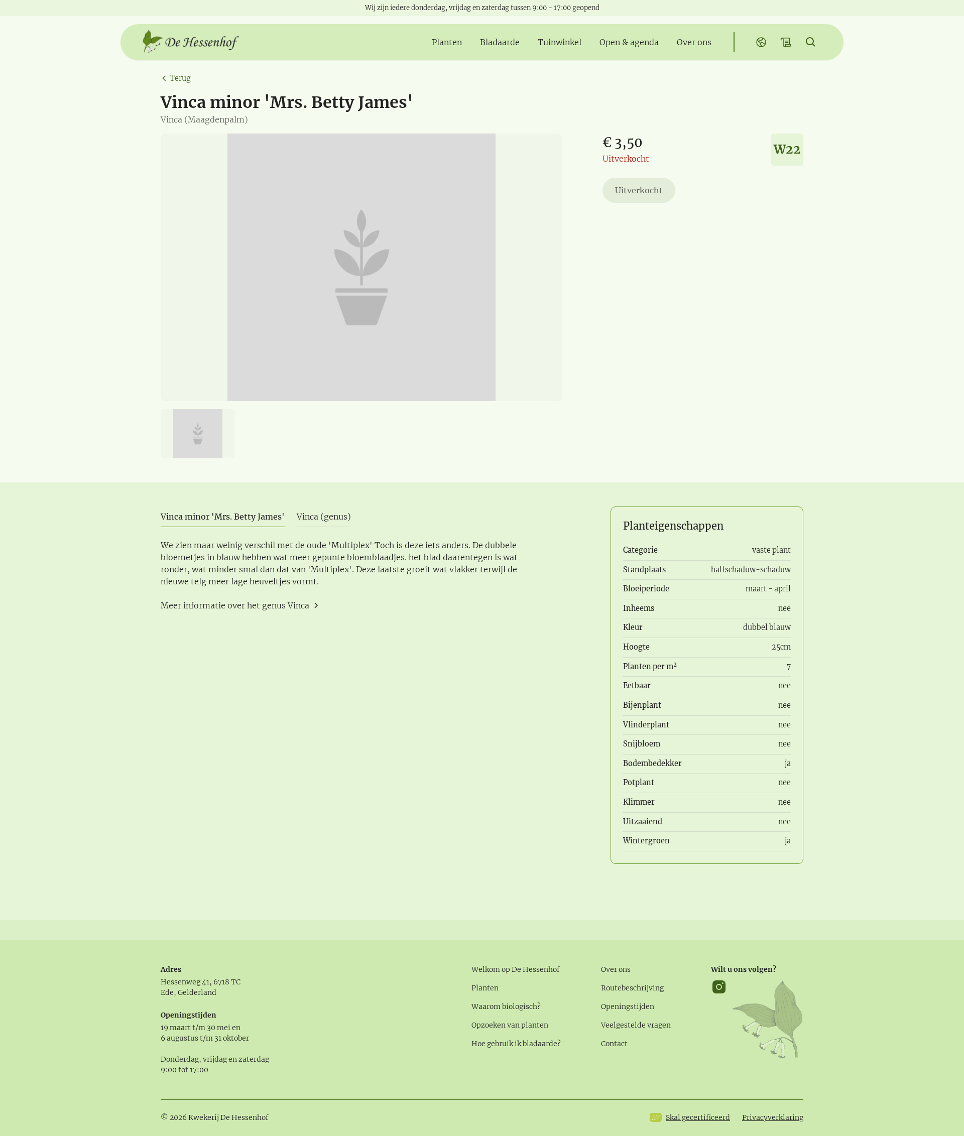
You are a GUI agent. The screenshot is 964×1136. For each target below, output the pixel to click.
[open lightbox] (361, 267)
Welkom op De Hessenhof (515, 969)
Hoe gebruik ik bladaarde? (516, 1043)
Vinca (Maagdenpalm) (204, 119)
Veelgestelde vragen (636, 1025)
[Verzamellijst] (786, 42)
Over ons (616, 969)
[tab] (223, 517)
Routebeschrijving (632, 987)
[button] (447, 42)
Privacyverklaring (772, 1117)
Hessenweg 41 (185, 981)
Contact (614, 1043)
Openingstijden (627, 1006)
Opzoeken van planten (509, 1025)
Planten (485, 987)
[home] (191, 42)
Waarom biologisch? (506, 1006)
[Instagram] (719, 1019)
